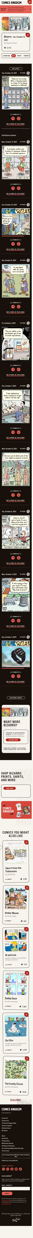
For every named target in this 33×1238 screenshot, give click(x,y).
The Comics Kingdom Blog (9, 1123)
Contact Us (5, 1138)
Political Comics (6, 1128)
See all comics (15, 1099)
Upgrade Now (13, 740)
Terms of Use (5, 1151)
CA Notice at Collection (8, 1146)
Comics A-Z (5, 1118)
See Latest (17, 69)
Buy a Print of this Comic (15, 124)
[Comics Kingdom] (11, 1109)
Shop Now (9, 788)
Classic (9, 964)
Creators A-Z (5, 1120)
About (3, 1136)
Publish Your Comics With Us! (10, 1160)
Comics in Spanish (7, 1125)
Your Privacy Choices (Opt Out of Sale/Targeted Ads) (16, 1155)
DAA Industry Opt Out (7, 1143)
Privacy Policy (6, 1141)
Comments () (16, 114)
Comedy (9, 879)
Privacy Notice (6, 1203)
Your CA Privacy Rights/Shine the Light (12, 1148)
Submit (7, 1193)
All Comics (4, 1130)
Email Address (7, 1185)
